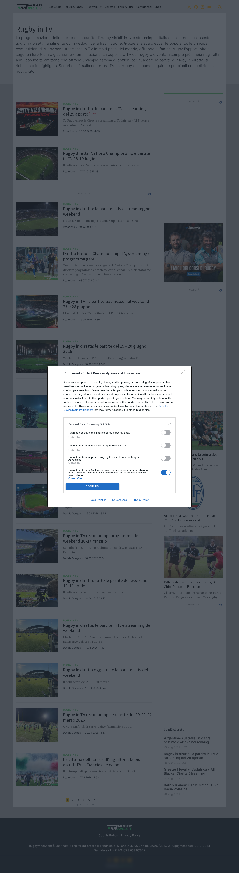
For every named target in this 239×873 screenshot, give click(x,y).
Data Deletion (98, 499)
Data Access (119, 499)
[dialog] (119, 436)
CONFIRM (93, 486)
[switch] (166, 432)
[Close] (184, 373)
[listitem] (119, 424)
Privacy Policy (141, 499)
